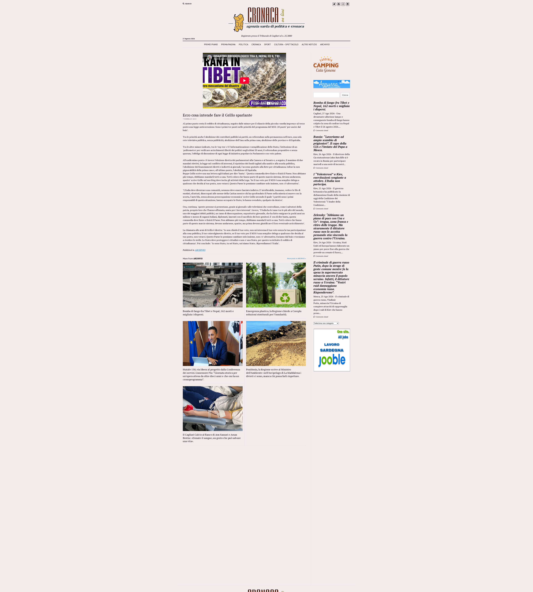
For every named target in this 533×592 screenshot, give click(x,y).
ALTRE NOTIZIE (309, 44)
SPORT (267, 44)
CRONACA (256, 44)
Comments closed (321, 130)
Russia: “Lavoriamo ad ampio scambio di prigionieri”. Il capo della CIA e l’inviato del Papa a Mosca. (330, 143)
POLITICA (243, 44)
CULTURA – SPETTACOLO (286, 44)
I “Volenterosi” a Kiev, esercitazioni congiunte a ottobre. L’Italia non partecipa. (329, 179)
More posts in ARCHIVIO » (296, 258)
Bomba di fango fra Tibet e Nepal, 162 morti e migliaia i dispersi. (208, 312)
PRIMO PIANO (211, 44)
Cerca (345, 95)
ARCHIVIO (325, 44)
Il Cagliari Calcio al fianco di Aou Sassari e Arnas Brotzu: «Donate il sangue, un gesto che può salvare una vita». (212, 438)
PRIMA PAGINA (228, 44)
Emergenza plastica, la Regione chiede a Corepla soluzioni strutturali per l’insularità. (273, 312)
